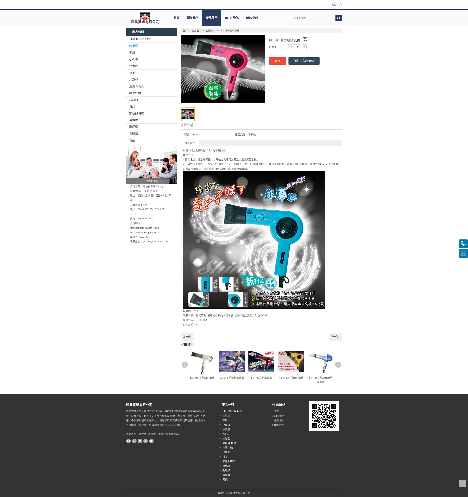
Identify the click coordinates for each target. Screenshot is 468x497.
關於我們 (193, 17)
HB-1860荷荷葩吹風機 (291, 377)
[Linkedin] (140, 441)
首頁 (177, 17)
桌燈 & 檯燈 (137, 86)
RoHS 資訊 (232, 17)
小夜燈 (133, 59)
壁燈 (132, 52)
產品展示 (212, 17)
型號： (187, 134)
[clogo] (145, 17)
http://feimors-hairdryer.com (144, 228)
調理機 (133, 126)
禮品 (132, 106)
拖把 (132, 72)
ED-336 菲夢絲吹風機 (232, 377)
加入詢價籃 (306, 60)
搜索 (338, 18)
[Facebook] (128, 441)
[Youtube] (151, 441)
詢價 (277, 60)
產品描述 (190, 143)
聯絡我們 (252, 17)
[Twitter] (145, 441)
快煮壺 (133, 66)
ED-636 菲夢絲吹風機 (202, 377)
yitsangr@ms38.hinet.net (156, 241)
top (462, 483)
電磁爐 (133, 133)
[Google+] (134, 441)
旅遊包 (133, 79)
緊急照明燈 (136, 113)
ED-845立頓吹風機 (261, 377)
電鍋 (132, 140)
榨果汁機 (135, 93)
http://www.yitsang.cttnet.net (145, 232)
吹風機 (133, 45)
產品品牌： (241, 134)
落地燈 (133, 120)
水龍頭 (133, 99)
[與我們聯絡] (151, 165)
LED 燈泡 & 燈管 (140, 39)
